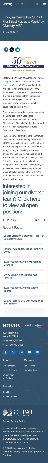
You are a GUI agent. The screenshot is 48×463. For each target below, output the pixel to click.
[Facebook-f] (5, 352)
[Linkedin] (37, 352)
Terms (6, 421)
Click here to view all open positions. (21, 205)
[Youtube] (29, 352)
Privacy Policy (18, 421)
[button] (38, 4)
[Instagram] (21, 352)
